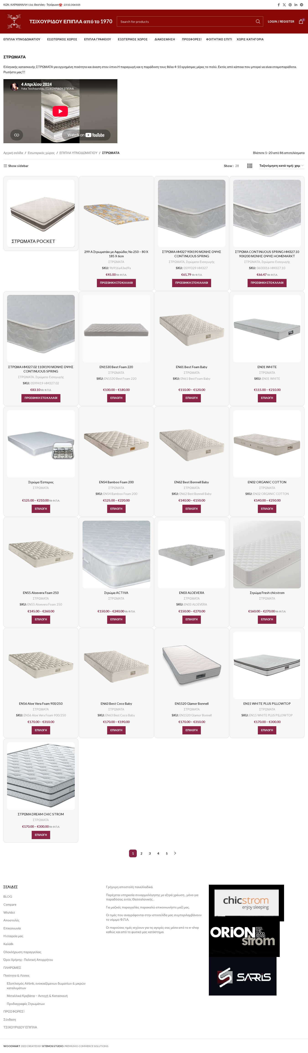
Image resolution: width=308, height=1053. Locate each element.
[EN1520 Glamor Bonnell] (192, 665)
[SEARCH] (258, 21)
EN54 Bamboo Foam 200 (116, 482)
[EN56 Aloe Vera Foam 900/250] (41, 665)
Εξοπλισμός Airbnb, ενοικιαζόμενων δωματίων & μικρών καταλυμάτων (46, 985)
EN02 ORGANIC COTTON (267, 482)
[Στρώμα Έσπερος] (41, 444)
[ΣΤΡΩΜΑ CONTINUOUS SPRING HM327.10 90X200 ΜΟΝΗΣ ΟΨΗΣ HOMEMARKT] (267, 213)
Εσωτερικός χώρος (41, 153)
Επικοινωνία (12, 928)
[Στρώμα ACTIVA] (116, 554)
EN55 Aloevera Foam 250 (41, 593)
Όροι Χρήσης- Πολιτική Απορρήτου (28, 960)
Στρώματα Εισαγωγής (200, 262)
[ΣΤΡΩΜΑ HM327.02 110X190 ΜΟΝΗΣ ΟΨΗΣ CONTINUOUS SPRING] (41, 329)
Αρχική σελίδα (13, 153)
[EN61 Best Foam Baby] (192, 329)
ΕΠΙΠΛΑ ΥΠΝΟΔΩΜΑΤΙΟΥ (78, 153)
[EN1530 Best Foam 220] (116, 329)
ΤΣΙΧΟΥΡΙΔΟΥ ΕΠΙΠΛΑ (20, 1027)
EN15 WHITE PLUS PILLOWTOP (267, 703)
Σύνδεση (9, 1019)
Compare (9, 904)
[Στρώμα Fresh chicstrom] (267, 554)
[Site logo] (14, 21)
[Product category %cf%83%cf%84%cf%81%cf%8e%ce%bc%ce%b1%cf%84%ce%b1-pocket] (41, 213)
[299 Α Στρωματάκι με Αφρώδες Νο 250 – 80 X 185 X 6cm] (116, 213)
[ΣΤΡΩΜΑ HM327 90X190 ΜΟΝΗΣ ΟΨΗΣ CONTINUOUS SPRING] (192, 213)
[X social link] (284, 5)
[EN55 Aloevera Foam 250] (41, 554)
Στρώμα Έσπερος (41, 482)
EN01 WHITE (267, 367)
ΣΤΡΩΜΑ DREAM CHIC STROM (41, 814)
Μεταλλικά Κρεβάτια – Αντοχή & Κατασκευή (37, 996)
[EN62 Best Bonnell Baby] (192, 444)
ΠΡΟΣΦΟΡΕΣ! (14, 1011)
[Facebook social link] (278, 5)
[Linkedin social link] (296, 5)
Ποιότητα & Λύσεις (16, 975)
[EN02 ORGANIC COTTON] (267, 444)
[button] (116, 283)
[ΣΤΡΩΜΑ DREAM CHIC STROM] (41, 776)
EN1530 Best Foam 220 (116, 367)
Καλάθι (8, 944)
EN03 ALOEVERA (191, 593)
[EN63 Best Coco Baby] (116, 665)
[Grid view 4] (249, 166)
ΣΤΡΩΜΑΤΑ (116, 262)
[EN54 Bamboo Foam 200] (116, 444)
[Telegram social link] (302, 5)
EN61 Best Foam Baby (191, 367)
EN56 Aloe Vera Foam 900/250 (40, 703)
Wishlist (9, 912)
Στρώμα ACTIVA (116, 593)
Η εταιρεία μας (13, 936)
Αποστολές (11, 920)
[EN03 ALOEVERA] (192, 554)
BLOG (7, 896)
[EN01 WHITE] (267, 329)
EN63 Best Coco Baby (116, 703)
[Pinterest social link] (290, 5)
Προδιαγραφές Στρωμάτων (26, 1004)
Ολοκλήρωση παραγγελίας (22, 952)
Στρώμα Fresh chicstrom (267, 593)
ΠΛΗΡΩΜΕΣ (12, 968)
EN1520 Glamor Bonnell (192, 703)
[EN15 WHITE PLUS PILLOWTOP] (267, 665)
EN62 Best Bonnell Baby (191, 482)
